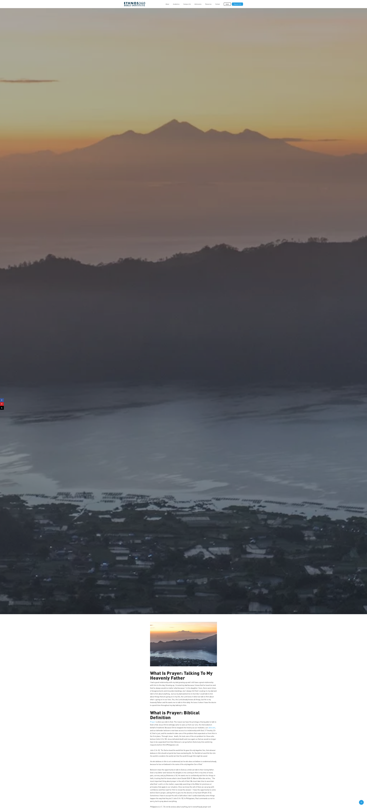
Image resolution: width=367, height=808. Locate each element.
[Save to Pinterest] (2, 404)
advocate (211, 727)
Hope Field (178, 349)
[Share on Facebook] (2, 400)
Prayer (152, 722)
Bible (183, 335)
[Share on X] (2, 408)
